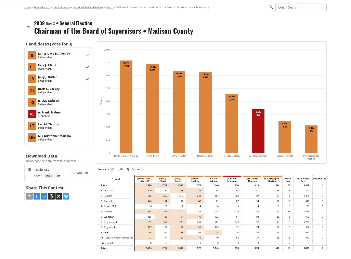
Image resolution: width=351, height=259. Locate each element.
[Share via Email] (29, 196)
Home (27, 7)
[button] (48, 176)
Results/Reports (42, 7)
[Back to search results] (28, 26)
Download (80, 173)
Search (109, 7)
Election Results (61, 7)
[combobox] (301, 7)
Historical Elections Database (88, 7)
